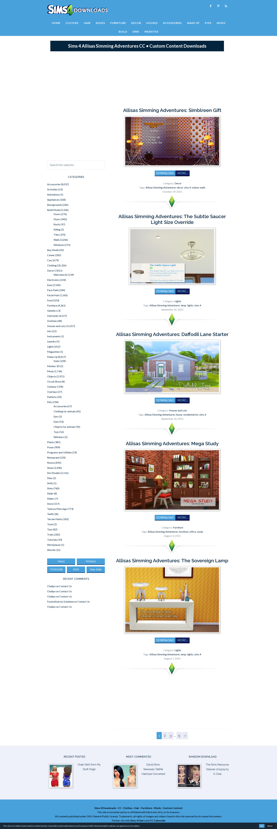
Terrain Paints (54, 519)
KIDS (76, 569)
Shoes (50, 467)
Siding (57, 229)
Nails (56, 360)
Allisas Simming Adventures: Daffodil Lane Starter (172, 334)
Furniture (178, 527)
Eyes (49, 284)
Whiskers (59, 436)
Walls (57, 239)
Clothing (52, 265)
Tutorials (52, 539)
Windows (59, 244)
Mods (50, 371)
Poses (50, 447)
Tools (50, 524)
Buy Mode (53, 249)
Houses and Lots (178, 410)
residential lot (190, 414)
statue (195, 187)
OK (261, 826)
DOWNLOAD (165, 173)
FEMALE (91, 561)
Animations (53, 194)
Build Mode (53, 209)
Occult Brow (54, 381)
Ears (56, 416)
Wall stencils (60, 274)
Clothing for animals (65, 411)
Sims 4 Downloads (77, 10)
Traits (50, 534)
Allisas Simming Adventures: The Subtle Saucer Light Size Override (172, 219)
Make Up (52, 356)
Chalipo (51, 586)
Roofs (57, 224)
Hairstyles (53, 315)
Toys (56, 431)
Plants (50, 442)
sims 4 (187, 187)
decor (180, 187)
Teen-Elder (96, 569)
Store (50, 503)
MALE (61, 561)
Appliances (53, 199)
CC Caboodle (157, 820)
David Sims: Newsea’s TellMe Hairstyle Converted (153, 769)
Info (49, 331)
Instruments (53, 336)
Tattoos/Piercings (57, 508)
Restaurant (53, 457)
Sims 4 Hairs (137, 820)
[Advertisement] (138, 78)
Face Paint (53, 290)
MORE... (182, 173)
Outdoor (52, 386)
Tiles (56, 234)
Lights (178, 301)
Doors (57, 214)
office (192, 531)
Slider (50, 493)
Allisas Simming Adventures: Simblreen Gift (172, 110)
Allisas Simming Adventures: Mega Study (172, 443)
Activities (52, 189)
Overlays (52, 391)
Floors (57, 219)
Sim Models (53, 472)
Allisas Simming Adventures (161, 187)
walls (202, 187)
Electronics (53, 279)
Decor (178, 183)
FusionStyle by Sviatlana (60, 601)
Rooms (51, 462)
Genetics (52, 310)
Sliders (51, 498)
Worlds (51, 549)
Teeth (50, 513)
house (179, 414)
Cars (49, 260)
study (200, 531)
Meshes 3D (53, 366)
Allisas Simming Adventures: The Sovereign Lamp (172, 560)
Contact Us (65, 586)
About (270, 826)
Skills (50, 483)
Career (51, 255)
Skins (50, 488)
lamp (183, 305)
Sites (49, 478)
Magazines (53, 351)
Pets (49, 402)
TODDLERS (56, 569)
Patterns (52, 396)
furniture (184, 531)
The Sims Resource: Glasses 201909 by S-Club (217, 769)
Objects (51, 376)
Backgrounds (54, 204)
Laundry (51, 341)
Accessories (53, 184)
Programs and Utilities (59, 452)
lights (190, 305)
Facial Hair (53, 295)
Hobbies (52, 320)
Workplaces (54, 544)
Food (50, 300)
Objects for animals (64, 426)
